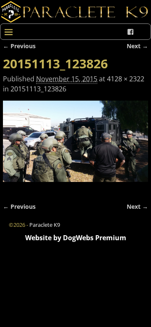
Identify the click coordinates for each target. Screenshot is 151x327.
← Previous (19, 46)
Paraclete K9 (44, 224)
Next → (137, 46)
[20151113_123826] (75, 146)
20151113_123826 (38, 88)
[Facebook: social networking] (130, 31)
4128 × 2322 (125, 78)
